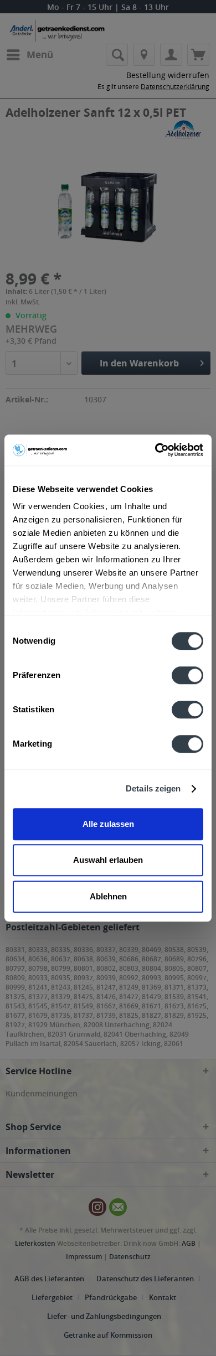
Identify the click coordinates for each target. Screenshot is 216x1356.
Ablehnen (108, 896)
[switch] (187, 675)
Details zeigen (153, 788)
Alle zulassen (108, 824)
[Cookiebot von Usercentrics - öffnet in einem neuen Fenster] (155, 450)
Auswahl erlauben (108, 860)
